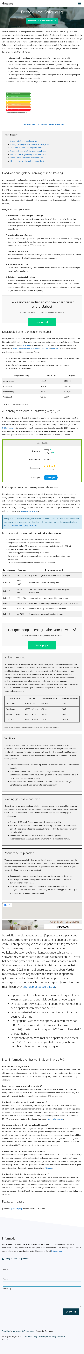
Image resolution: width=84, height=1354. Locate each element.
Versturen (71, 1311)
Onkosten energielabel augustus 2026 (26, 148)
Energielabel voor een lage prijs (23, 141)
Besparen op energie (29, 511)
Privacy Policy (51, 1337)
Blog (35, 1337)
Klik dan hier (56, 1251)
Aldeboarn (35, 349)
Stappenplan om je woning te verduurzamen (28, 154)
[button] (43, 124)
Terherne (44, 349)
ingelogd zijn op (15, 1209)
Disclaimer (61, 1337)
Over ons (41, 1337)
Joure (15, 349)
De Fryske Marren (55, 1119)
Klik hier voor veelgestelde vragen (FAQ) (27, 161)
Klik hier (26, 345)
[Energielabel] (8, 3)
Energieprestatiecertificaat (39, 986)
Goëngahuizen (24, 349)
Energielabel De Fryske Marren (23, 1331)
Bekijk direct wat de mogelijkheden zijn (20, 525)
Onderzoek (28, 1337)
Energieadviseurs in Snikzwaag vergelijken (28, 151)
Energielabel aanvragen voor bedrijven (26, 158)
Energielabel (6, 1331)
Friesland (48, 1168)
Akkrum (54, 349)
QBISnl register (8, 428)
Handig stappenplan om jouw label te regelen (29, 144)
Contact (6, 1339)
